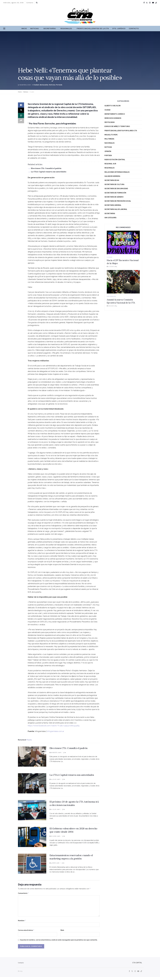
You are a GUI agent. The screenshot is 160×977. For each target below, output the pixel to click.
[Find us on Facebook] (144, 2)
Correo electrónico (26, 930)
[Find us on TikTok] (156, 2)
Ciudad (36, 85)
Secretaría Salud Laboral (115, 209)
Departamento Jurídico (114, 114)
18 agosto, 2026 (56, 752)
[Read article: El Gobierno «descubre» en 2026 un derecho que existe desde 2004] (32, 837)
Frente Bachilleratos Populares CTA (120, 130)
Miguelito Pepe (111, 135)
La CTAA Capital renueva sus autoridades (48, 172)
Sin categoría (110, 218)
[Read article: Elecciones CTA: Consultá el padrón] (32, 756)
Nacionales (109, 143)
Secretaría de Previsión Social (117, 201)
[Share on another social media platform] (21, 120)
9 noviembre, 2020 (24, 85)
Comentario (23, 893)
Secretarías (49, 28)
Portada (59, 85)
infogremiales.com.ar (55, 731)
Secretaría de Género (113, 197)
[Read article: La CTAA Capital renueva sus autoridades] (32, 783)
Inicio (24, 28)
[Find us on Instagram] (150, 2)
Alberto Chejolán (112, 106)
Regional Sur (110, 164)
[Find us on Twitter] (147, 2)
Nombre (22, 920)
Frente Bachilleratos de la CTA (93, 28)
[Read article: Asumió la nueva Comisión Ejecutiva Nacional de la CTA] (123, 282)
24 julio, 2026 (55, 779)
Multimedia (109, 139)
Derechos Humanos (112, 118)
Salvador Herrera (112, 176)
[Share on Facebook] (21, 105)
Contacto (29, 2)
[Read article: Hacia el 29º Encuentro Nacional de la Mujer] (123, 242)
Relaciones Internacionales (117, 172)
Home (20, 92)
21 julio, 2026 (55, 809)
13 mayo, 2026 (55, 863)
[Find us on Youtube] (153, 2)
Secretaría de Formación (115, 193)
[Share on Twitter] (21, 110)
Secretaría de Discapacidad (116, 188)
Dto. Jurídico (118, 28)
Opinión (107, 151)
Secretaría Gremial (112, 205)
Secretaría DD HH (111, 180)
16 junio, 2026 (55, 836)
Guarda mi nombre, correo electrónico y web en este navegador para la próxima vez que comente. (59, 940)
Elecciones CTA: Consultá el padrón (46, 168)
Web (62, 930)
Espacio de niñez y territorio (117, 126)
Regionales (66, 28)
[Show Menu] (4, 28)
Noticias (34, 28)
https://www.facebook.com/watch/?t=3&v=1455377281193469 (53, 726)
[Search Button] (36, 2)
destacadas (44, 85)
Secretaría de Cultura (114, 184)
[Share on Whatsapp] (21, 115)
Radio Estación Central (114, 159)
